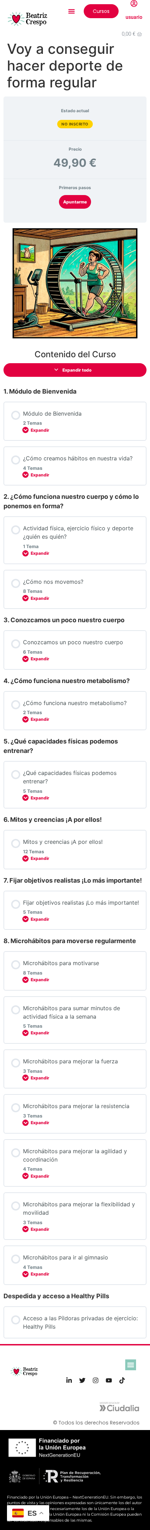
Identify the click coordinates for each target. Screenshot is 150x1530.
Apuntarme (75, 201)
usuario (134, 17)
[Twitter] (82, 1380)
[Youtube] (109, 1380)
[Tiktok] (122, 1380)
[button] (71, 11)
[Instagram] (95, 1380)
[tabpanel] (75, 283)
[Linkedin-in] (69, 1380)
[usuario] (133, 3)
